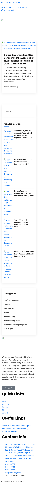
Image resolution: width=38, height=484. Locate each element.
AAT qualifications (12, 300)
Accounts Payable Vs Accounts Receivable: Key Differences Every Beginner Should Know (24, 134)
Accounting (9, 304)
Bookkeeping (10, 317)
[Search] (30, 111)
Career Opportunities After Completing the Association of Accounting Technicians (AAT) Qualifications (19, 59)
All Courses (9, 308)
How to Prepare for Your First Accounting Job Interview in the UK (23, 162)
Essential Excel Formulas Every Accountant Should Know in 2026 (24, 254)
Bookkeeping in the (12, 321)
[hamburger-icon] (34, 15)
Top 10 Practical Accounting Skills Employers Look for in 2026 (22, 223)
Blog (7, 312)
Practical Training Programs (16, 325)
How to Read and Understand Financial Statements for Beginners (24, 193)
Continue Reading (11, 87)
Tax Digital (9, 329)
